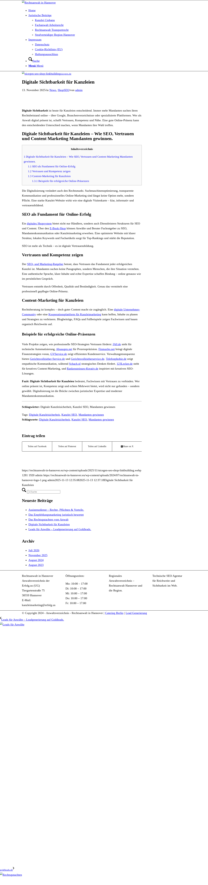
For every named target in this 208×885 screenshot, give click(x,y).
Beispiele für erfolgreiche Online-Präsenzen (60, 181)
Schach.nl (75, 363)
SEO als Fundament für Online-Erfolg (51, 166)
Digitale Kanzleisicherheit (44, 414)
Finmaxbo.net (106, 349)
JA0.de (117, 344)
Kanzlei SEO (69, 414)
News (52, 90)
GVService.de (58, 354)
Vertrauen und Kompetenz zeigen (49, 171)
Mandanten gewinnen (91, 414)
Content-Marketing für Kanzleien (49, 176)
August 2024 (36, 560)
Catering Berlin (114, 613)
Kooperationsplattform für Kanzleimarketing (74, 314)
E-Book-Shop (58, 228)
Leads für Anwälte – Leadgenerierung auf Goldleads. (59, 529)
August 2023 (36, 565)
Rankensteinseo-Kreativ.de (82, 368)
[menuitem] (107, 10)
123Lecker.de (125, 363)
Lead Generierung (136, 613)
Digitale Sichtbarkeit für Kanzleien (49, 524)
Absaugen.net (64, 349)
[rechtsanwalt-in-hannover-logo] (39, 2)
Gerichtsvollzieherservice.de (87, 358)
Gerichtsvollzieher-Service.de (47, 358)
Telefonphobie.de (116, 358)
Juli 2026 (33, 550)
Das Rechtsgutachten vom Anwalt (48, 519)
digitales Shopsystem (39, 223)
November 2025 (37, 555)
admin (79, 90)
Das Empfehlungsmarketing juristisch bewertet (56, 514)
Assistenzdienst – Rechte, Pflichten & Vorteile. (56, 509)
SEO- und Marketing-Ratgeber (45, 264)
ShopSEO (63, 90)
